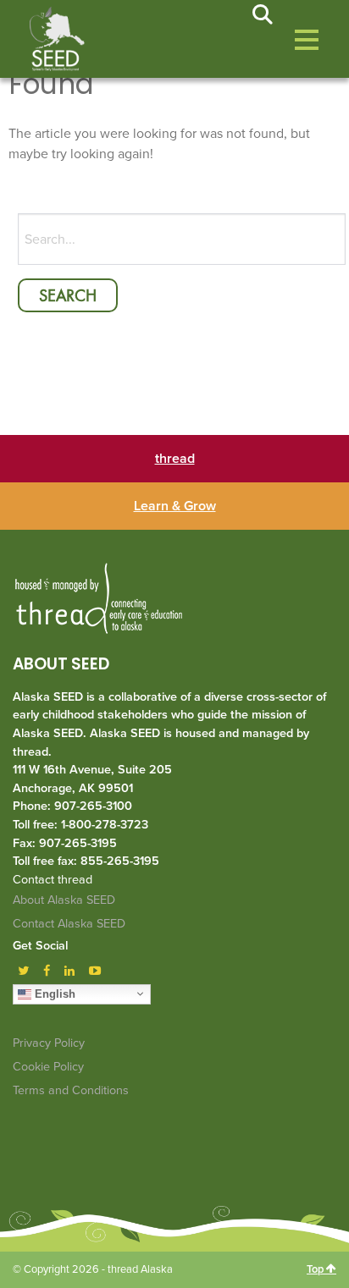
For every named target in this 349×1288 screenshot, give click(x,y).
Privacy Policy (49, 1043)
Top (316, 1269)
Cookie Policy (48, 1067)
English (53, 993)
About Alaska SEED (64, 900)
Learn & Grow (175, 506)
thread (175, 458)
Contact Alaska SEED (69, 923)
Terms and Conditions (71, 1090)
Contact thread (52, 879)
